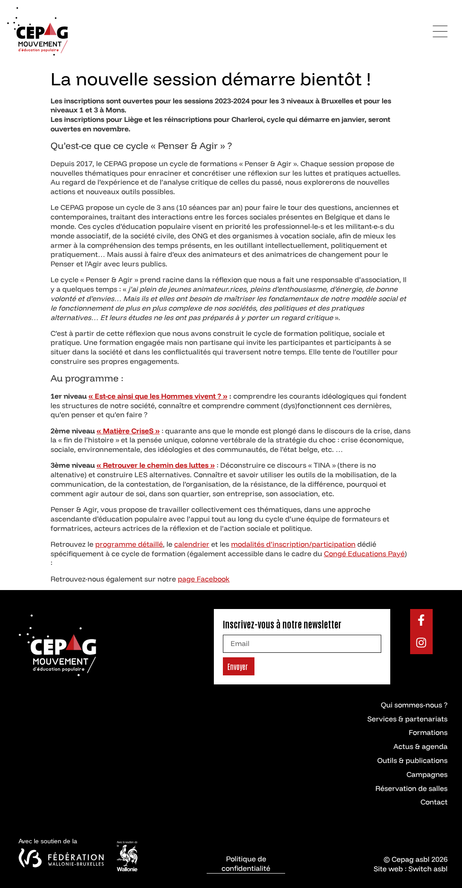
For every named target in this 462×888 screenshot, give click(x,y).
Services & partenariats (407, 718)
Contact (434, 801)
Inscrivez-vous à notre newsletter (282, 624)
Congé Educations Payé (364, 553)
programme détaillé (129, 544)
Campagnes (427, 774)
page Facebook (204, 578)
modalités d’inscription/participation (293, 544)
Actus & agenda (420, 746)
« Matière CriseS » (128, 430)
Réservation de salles (411, 788)
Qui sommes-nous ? (414, 704)
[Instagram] (421, 643)
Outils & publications (412, 760)
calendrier (191, 544)
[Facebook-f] (421, 620)
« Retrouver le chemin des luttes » (156, 465)
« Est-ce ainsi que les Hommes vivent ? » (157, 395)
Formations (428, 732)
